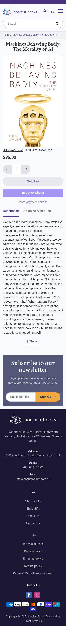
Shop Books (33, 501)
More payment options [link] (33, 202)
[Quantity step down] (7, 169)
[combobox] (27, 23)
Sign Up (45, 396)
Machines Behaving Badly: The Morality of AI (34, 35)
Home (6, 35)
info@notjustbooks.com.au (33, 479)
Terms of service (33, 543)
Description (11, 210)
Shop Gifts (33, 508)
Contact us (33, 523)
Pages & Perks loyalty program (33, 573)
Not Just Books (36, 616)
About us (33, 515)
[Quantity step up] (25, 169)
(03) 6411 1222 (33, 467)
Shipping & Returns (37, 210)
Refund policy (33, 566)
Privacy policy (33, 551)
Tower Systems (33, 620)
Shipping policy (33, 558)
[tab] (13, 212)
